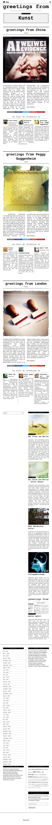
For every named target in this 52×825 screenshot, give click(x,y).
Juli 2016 (6, 698)
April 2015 (6, 722)
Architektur (36, 769)
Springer (36, 784)
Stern (39, 784)
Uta (27, 161)
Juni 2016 (6, 700)
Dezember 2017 (7, 660)
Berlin (36, 772)
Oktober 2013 (7, 764)
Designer (36, 774)
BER (32, 772)
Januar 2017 (6, 684)
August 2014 (6, 740)
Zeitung (38, 787)
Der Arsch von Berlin (38, 437)
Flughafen (43, 774)
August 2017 (6, 667)
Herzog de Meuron (31, 779)
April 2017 (6, 677)
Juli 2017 (6, 670)
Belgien (29, 772)
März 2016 (6, 707)
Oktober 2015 (7, 712)
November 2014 (7, 733)
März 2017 (6, 679)
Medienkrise (39, 782)
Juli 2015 (6, 714)
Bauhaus (47, 769)
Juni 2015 (6, 717)
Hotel (37, 779)
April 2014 (6, 750)
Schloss (29, 784)
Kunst (40, 780)
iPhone (35, 780)
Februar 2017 (7, 681)
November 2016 (7, 689)
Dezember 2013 (7, 759)
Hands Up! (12, 374)
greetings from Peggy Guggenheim (44, 122)
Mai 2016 (5, 703)
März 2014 (6, 752)
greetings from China (26, 30)
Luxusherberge (24, 253)
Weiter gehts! (34, 616)
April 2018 (6, 653)
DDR (43, 772)
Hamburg (31, 777)
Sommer (33, 784)
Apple (29, 769)
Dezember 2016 (7, 686)
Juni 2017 (6, 672)
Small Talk (44, 248)
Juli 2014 (6, 743)
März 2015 (6, 724)
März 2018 (6, 656)
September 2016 (7, 693)
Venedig (36, 786)
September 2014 (7, 738)
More (41, 459)
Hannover (46, 777)
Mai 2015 (5, 719)
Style (42, 784)
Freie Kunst (12, 120)
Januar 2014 (6, 757)
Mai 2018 (5, 651)
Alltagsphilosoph (36, 574)
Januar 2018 (6, 658)
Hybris (39, 779)
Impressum (26, 820)
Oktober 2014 (7, 736)
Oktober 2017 (7, 663)
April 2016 (6, 705)
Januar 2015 (6, 729)
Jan (27, 33)
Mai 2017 (5, 674)
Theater (46, 784)
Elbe (39, 774)
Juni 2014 (6, 745)
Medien (34, 782)
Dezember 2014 (7, 731)
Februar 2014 (7, 754)
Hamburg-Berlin (39, 777)
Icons (42, 779)
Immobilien (46, 779)
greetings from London (26, 284)
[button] (22, 413)
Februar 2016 (7, 710)
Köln (43, 780)
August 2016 (6, 696)
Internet (30, 780)
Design (31, 775)
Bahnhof (43, 769)
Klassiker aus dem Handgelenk (44, 376)
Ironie (38, 780)
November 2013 (7, 762)
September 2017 (7, 665)
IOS (32, 780)
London (45, 780)
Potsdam (46, 782)
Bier (41, 772)
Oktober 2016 (7, 691)
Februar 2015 (7, 726)
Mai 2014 (5, 747)
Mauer (29, 782)
